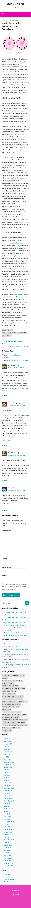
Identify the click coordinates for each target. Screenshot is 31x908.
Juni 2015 (7, 814)
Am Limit (10, 330)
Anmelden (7, 874)
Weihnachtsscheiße (9, 725)
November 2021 (9, 762)
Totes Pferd (16, 722)
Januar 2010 (8, 861)
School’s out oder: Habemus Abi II (15, 625)
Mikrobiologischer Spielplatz (12, 712)
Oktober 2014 (8, 824)
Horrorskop (11, 699)
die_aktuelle (15, 20)
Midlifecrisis (6, 709)
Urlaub (23, 722)
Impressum (15, 890)
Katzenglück (6, 704)
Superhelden (23, 720)
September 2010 (9, 848)
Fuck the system (19, 688)
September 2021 (9, 765)
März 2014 (7, 827)
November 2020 (9, 790)
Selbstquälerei (7, 717)
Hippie (4, 699)
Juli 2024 (7, 746)
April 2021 (7, 778)
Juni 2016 (7, 803)
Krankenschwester (8, 706)
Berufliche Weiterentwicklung (12, 680)
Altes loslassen (13, 675)
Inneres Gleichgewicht (9, 332)
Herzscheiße (19, 696)
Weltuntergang (22, 725)
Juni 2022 (7, 754)
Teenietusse (6, 722)
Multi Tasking (6, 714)
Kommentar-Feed (9, 879)
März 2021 (7, 780)
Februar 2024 (8, 752)
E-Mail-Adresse (7, 567)
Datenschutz (15, 894)
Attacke (4, 678)
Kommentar (6, 530)
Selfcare (17, 717)
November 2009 (9, 866)
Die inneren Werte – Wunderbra (19, 360)
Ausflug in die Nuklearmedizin (18, 346)
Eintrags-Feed (8, 877)
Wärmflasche (6, 730)
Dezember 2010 (9, 840)
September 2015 (9, 809)
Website (4, 576)
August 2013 (8, 832)
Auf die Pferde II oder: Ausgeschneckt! (16, 635)
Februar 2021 (8, 783)
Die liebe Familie (7, 688)
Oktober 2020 (8, 793)
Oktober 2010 (8, 845)
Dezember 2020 (9, 788)
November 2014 (9, 822)
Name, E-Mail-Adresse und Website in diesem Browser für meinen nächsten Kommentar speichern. (15, 586)
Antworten (5, 396)
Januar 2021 (8, 785)
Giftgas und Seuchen (9, 693)
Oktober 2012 (8, 835)
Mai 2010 (7, 850)
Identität (20, 699)
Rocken (24, 714)
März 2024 (7, 749)
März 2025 (7, 741)
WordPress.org (9, 882)
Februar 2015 (8, 819)
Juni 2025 (7, 739)
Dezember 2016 (9, 801)
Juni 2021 (7, 772)
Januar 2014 (8, 829)
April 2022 (7, 757)
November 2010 (9, 842)
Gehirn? (13, 691)
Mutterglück (16, 714)
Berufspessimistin (8, 683)
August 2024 (8, 744)
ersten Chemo (18, 294)
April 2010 (7, 853)
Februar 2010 (8, 858)
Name (4, 559)
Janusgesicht (22, 701)
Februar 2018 (8, 796)
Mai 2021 (7, 775)
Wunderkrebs (6, 335)
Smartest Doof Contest (10, 720)
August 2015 (8, 811)
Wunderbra (15, 4)
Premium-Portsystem (16, 243)
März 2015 (7, 816)
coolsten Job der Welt (16, 82)
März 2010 (7, 855)
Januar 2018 (8, 798)
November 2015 (9, 806)
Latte (18, 706)
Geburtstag (6, 691)
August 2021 (8, 767)
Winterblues (6, 727)
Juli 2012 (7, 837)
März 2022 (7, 759)
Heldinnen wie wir (8, 696)
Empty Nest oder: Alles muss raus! (15, 622)
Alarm (4, 330)
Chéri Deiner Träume (18, 80)
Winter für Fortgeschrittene (12, 633)
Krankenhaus (22, 332)
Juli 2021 (7, 770)
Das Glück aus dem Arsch (10, 686)
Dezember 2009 (9, 863)
